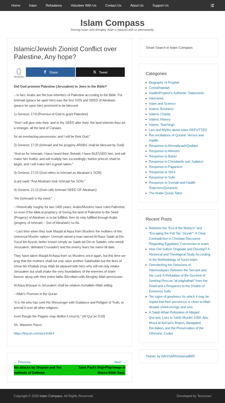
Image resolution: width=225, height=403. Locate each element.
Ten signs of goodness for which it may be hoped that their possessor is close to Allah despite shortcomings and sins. (179, 302)
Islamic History (160, 119)
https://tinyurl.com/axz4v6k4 (34, 333)
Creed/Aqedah (159, 88)
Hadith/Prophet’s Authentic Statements (176, 93)
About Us (137, 5)
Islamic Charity (160, 114)
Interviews (156, 98)
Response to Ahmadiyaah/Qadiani (173, 146)
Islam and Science (162, 103)
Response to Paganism (166, 167)
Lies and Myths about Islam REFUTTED (178, 130)
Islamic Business (161, 109)
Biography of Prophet (164, 82)
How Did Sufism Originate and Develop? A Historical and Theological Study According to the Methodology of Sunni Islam (179, 254)
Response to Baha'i (163, 156)
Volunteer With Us (83, 5)
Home (15, 5)
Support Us (160, 5)
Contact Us (113, 5)
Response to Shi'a (162, 172)
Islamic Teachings (162, 124)
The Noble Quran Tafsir (165, 193)
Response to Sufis (162, 177)
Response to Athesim (164, 151)
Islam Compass (112, 23)
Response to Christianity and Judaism (176, 161)
